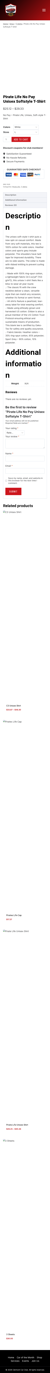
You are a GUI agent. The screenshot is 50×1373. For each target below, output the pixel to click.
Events (25, 1361)
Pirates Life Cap (14, 915)
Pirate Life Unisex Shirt (17, 1125)
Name (9, 453)
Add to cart (21, 139)
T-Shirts (24, 187)
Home (11, 1357)
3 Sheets (10, 1334)
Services (15, 1361)
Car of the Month (25, 1357)
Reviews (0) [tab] (11, 205)
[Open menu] (44, 10)
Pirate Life (16, 187)
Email (9, 466)
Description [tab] (10, 195)
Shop (39, 1357)
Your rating (11, 428)
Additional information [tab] (16, 200)
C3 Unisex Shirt (13, 705)
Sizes (6, 132)
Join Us (35, 1361)
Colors (6, 127)
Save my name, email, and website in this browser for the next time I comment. (25, 480)
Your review (12, 436)
